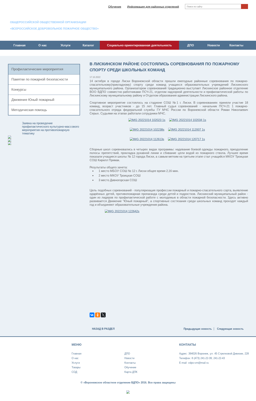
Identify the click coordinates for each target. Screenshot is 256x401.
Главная (19, 45)
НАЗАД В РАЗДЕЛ (103, 328)
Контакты (236, 45)
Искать (244, 6)
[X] (103, 315)
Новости (213, 45)
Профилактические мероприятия (37, 69)
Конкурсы (18, 89)
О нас (42, 45)
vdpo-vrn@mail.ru (237, 34)
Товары (76, 367)
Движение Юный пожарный (32, 100)
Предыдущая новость (198, 328)
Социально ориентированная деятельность (139, 45)
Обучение (130, 367)
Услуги (65, 45)
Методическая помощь (29, 110)
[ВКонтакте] (92, 315)
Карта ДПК (130, 371)
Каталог (88, 45)
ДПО (190, 45)
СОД (74, 371)
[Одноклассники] (97, 315)
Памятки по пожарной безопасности (39, 79)
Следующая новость (230, 328)
